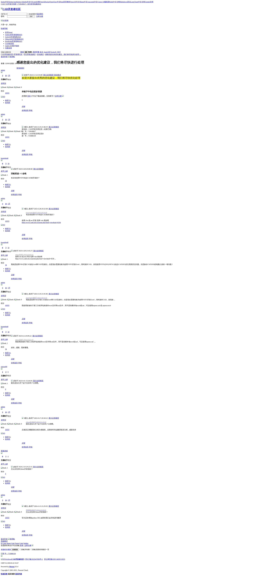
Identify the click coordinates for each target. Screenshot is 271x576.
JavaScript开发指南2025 (13, 41)
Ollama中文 (83, 2)
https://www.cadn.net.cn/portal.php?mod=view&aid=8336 (41, 222)
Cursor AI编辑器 (103, 2)
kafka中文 (26, 2)
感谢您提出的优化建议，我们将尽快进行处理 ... (63, 54)
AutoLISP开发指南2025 (13, 35)
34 (8, 163)
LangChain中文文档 (138, 2)
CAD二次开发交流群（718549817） (14, 4)
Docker (47, 2)
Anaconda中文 (92, 2)
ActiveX (53, 52)
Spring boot (13, 2)
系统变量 (36, 52)
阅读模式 (57, 75)
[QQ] (3, 559)
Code (21, 543)
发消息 (7, 103)
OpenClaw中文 (55, 2)
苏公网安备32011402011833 (54, 559)
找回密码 (39, 14)
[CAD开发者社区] (11, 9)
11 (6, 76)
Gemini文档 (149, 2)
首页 (8, 32)
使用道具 (25, 110)
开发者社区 (18, 54)
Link (12, 543)
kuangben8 (4, 158)
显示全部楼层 (48, 75)
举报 (30, 110)
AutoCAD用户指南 (12, 46)
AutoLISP (47, 52)
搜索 (22, 52)
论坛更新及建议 (30, 54)
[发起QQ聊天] (3, 97)
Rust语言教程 (65, 2)
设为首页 (30, 4)
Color (4, 543)
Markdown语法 (125, 2)
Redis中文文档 (114, 2)
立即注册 (39, 16)
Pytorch (42, 2)
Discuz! (12, 567)
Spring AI (20, 2)
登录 (29, 96)
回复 (23, 106)
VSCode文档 (34, 2)
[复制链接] (20, 68)
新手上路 (4, 171)
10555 (7, 93)
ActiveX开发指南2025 (13, 37)
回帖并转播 (25, 549)
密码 (2, 16)
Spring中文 (5, 2)
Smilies (25, 543)
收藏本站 (37, 4)
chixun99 (4, 367)
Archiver (8, 559)
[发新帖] (11, 57)
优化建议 (40, 54)
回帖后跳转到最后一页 (40, 549)
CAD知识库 (9, 43)
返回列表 (4, 57)
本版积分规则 (6, 549)
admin (3, 70)
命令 (41, 52)
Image (9, 543)
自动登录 (32, 14)
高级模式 (4, 541)
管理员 (3, 83)
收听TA (8, 100)
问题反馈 (8, 48)
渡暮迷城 (4, 451)
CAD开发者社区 (7, 54)
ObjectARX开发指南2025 (14, 39)
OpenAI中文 (74, 2)
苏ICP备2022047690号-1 (34, 559)
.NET (59, 52)
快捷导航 (4, 28)
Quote (17, 543)
